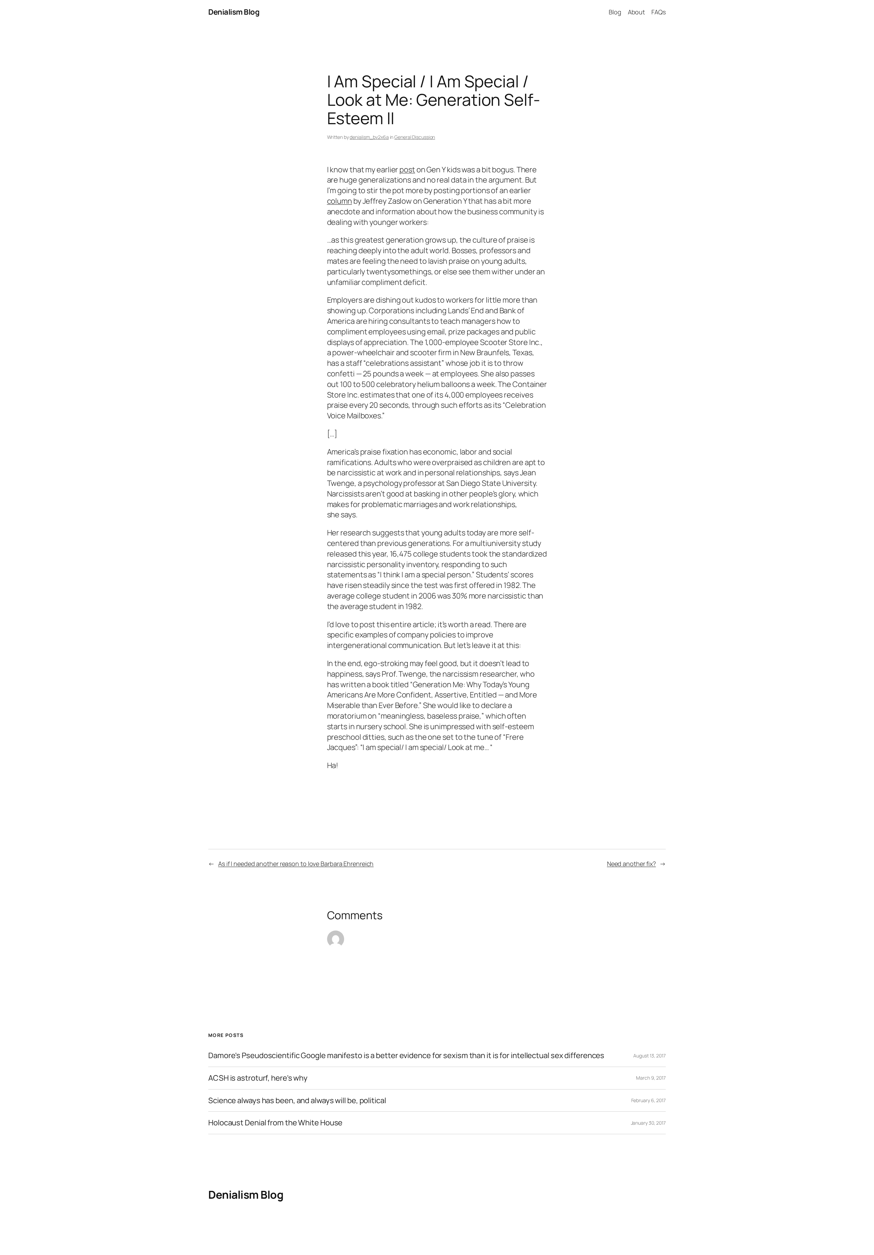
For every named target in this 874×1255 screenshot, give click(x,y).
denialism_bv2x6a (369, 137)
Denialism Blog (233, 12)
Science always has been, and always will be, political (297, 1100)
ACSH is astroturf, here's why (258, 1078)
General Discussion (414, 137)
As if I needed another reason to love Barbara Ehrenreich (295, 864)
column (339, 201)
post (407, 169)
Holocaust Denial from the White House (275, 1123)
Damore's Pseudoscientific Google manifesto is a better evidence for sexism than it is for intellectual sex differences (406, 1055)
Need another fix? (631, 864)
